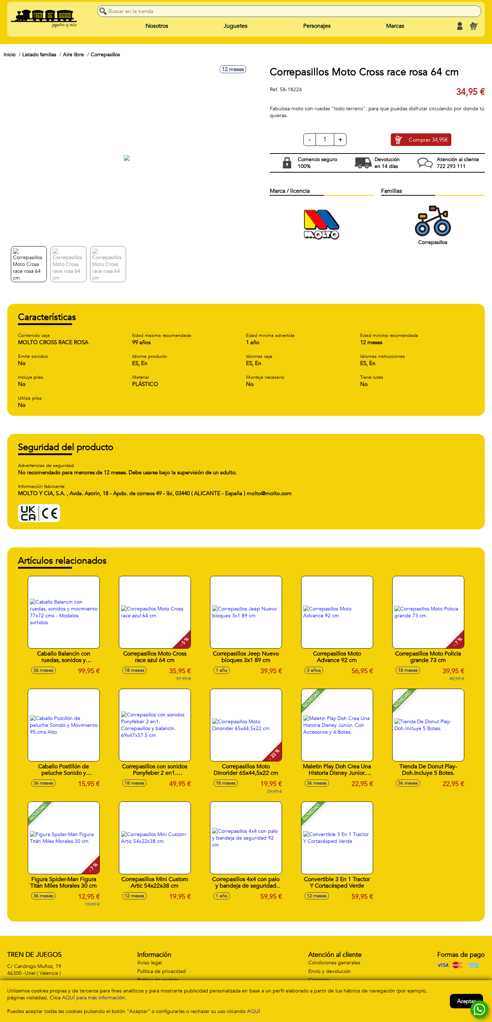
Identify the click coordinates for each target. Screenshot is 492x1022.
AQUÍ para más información (93, 997)
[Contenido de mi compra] (474, 26)
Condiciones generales (334, 962)
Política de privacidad (161, 971)
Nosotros (157, 26)
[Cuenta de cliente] (459, 26)
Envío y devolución (329, 971)
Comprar (428, 139)
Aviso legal (149, 962)
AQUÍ (253, 1011)
